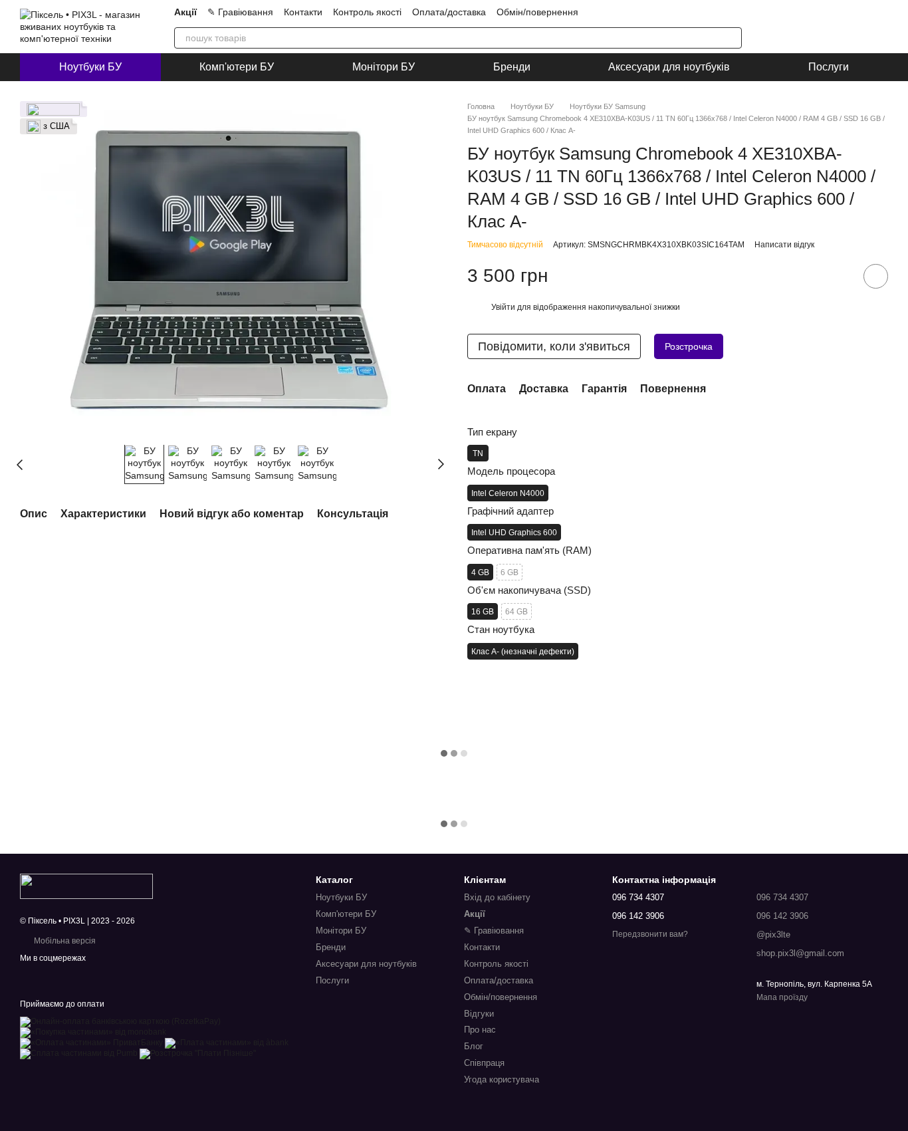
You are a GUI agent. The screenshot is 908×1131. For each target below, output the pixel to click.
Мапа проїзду (782, 997)
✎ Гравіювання (240, 12)
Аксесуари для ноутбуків (669, 66)
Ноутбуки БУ (90, 66)
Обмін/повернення (537, 12)
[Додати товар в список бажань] (875, 276)
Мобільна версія (64, 940)
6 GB (509, 572)
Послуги (828, 66)
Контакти (303, 12)
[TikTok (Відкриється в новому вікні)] (640, 12)
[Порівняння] (808, 26)
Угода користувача (501, 1079)
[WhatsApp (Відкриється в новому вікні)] (704, 12)
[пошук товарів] (731, 38)
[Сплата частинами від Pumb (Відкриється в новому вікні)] (79, 1053)
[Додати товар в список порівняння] (838, 276)
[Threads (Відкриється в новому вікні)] (736, 12)
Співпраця (484, 1063)
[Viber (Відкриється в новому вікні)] (688, 12)
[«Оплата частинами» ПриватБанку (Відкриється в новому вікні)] (91, 1042)
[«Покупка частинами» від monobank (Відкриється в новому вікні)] (93, 1032)
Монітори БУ (383, 66)
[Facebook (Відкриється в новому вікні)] (720, 12)
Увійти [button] (503, 307)
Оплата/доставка (449, 12)
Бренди (511, 66)
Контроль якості (367, 12)
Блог (473, 1046)
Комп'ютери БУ (236, 66)
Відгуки (479, 1014)
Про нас (480, 1030)
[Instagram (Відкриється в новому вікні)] (625, 12)
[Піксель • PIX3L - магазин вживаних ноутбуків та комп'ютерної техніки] (86, 885)
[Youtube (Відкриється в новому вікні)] (656, 12)
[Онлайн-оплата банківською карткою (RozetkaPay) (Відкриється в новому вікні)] (120, 1021)
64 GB (516, 611)
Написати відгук (784, 244)
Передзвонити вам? (650, 934)
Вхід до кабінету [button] (497, 897)
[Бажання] (842, 26)
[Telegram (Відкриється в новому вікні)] (672, 12)
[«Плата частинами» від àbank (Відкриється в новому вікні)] (226, 1042)
